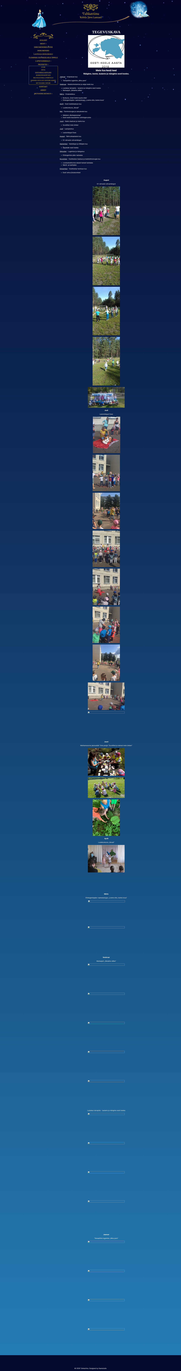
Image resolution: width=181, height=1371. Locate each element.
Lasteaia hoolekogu (43, 54)
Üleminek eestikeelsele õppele (43, 58)
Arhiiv (43, 90)
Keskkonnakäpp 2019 (43, 75)
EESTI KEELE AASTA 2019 (43, 72)
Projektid (43, 64)
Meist (43, 44)
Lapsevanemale (43, 61)
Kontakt (43, 87)
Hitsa (43, 70)
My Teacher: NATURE (43, 83)
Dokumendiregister (43, 47)
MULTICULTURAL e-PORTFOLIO (43, 78)
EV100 (43, 67)
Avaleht (43, 40)
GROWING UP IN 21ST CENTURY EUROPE (43, 80)
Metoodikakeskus (43, 94)
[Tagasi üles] (177, 1367)
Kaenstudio (103, 1368)
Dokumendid (43, 51)
